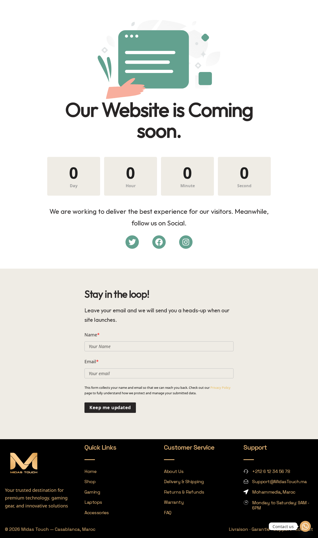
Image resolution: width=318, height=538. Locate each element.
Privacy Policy (220, 387)
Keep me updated (110, 407)
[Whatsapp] (305, 526)
